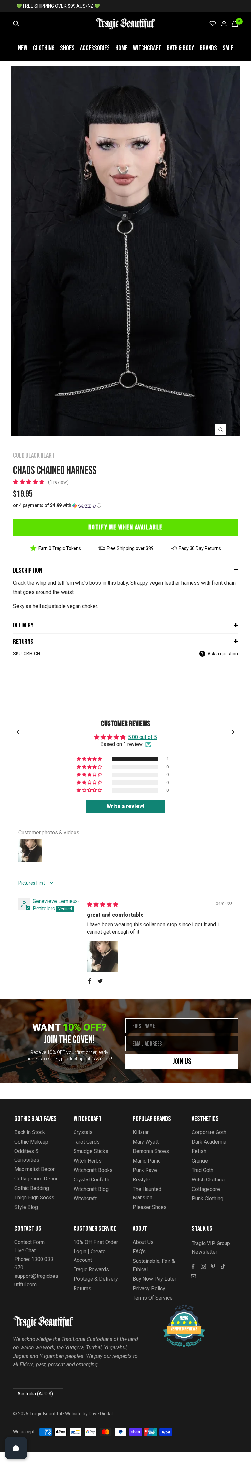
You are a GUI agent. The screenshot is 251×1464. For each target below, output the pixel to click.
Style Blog (26, 1207)
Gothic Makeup (31, 1142)
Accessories (95, 48)
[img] (102, 905)
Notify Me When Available (125, 527)
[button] (29, 482)
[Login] (224, 23)
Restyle (141, 1180)
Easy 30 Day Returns (200, 548)
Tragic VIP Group (211, 1243)
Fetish (199, 1151)
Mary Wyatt (146, 1142)
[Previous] (19, 732)
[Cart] (234, 24)
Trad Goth (202, 1170)
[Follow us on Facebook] (193, 1266)
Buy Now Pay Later (154, 1279)
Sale (228, 48)
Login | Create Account (90, 1255)
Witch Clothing (208, 1180)
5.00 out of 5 (142, 737)
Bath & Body (180, 48)
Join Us (182, 1061)
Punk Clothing (207, 1199)
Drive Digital (101, 1413)
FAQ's (139, 1251)
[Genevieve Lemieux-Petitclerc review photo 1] (102, 956)
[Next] (232, 732)
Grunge (200, 1161)
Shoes (67, 48)
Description (27, 570)
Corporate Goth (209, 1132)
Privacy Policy (149, 1288)
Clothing (44, 48)
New (22, 48)
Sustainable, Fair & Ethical (154, 1265)
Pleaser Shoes (150, 1207)
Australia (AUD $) (35, 1393)
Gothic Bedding (31, 1188)
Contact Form (29, 1242)
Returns (23, 642)
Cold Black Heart (34, 455)
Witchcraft (147, 48)
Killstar (141, 1132)
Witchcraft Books (93, 1170)
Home (121, 48)
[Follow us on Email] (193, 1276)
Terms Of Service (153, 1298)
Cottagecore (206, 1189)
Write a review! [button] (126, 806)
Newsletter (204, 1252)
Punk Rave (145, 1170)
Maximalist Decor (34, 1169)
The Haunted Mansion (147, 1193)
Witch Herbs (88, 1161)
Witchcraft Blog (91, 1189)
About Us (143, 1242)
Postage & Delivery (96, 1279)
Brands (208, 48)
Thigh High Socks (34, 1198)
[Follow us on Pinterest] (213, 1266)
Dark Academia (209, 1142)
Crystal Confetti (91, 1180)
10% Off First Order (96, 1242)
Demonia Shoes (151, 1151)
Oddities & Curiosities (26, 1155)
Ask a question (223, 653)
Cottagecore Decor (36, 1179)
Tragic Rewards (91, 1269)
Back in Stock (29, 1132)
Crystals (83, 1132)
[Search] (16, 23)
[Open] (16, 1448)
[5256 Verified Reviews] (178, 1308)
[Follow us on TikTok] (223, 1266)
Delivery (23, 625)
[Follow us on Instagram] (203, 1266)
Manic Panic (146, 1161)
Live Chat (25, 1250)
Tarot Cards (87, 1142)
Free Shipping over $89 (130, 548)
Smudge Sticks (91, 1151)
